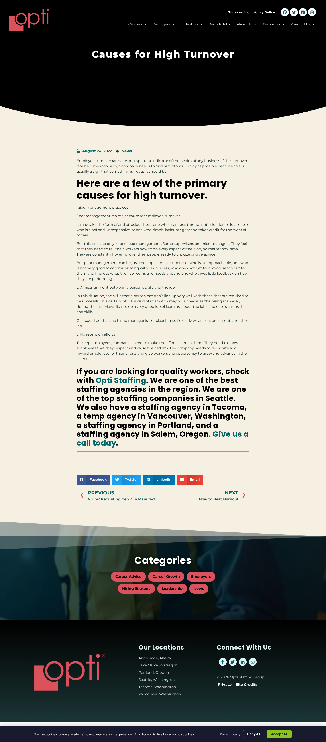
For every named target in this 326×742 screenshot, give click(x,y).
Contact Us (304, 25)
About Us (248, 25)
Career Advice (128, 576)
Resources (275, 25)
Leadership (172, 588)
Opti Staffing (121, 380)
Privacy (225, 684)
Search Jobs (221, 25)
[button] (93, 480)
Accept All (279, 734)
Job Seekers (136, 25)
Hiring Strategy (136, 588)
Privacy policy (230, 734)
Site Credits (246, 684)
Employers (165, 25)
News (127, 151)
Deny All (253, 734)
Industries (194, 25)
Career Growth (166, 576)
